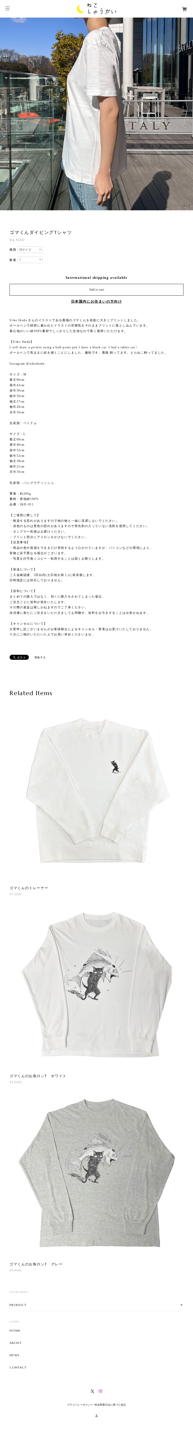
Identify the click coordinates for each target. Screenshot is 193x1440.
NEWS (14, 1355)
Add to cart (96, 289)
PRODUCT (18, 1305)
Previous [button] (5, 114)
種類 (13, 249)
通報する (40, 657)
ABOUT (16, 1343)
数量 (13, 260)
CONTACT (18, 1367)
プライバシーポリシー (80, 1404)
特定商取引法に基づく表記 (110, 1404)
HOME (15, 1330)
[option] (96, 114)
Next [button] (188, 114)
